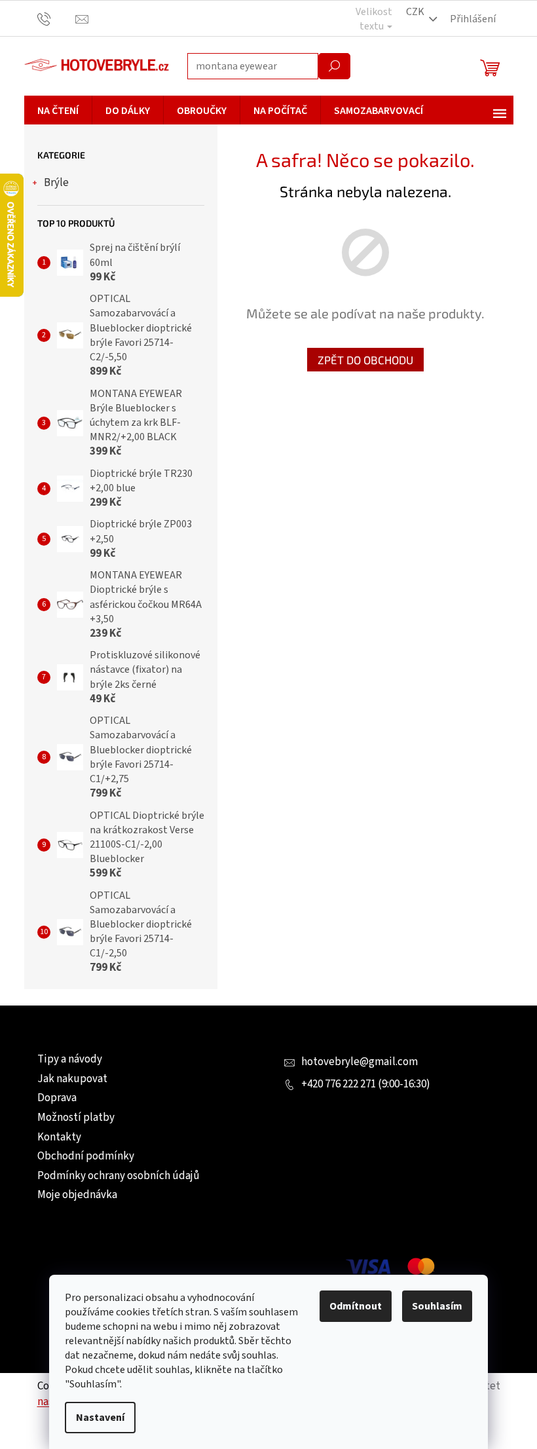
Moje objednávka (77, 1195)
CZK (415, 12)
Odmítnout (355, 1306)
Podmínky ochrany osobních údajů (118, 1176)
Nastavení (100, 1417)
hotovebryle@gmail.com (359, 1062)
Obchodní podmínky (85, 1156)
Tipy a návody (69, 1059)
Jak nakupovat (72, 1079)
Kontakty (59, 1137)
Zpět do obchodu (365, 359)
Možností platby (76, 1117)
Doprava (57, 1098)
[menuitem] (58, 111)
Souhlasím (437, 1306)
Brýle (56, 183)
